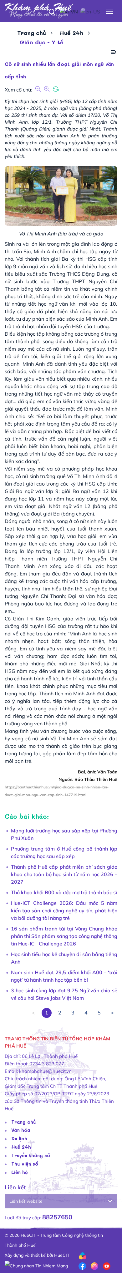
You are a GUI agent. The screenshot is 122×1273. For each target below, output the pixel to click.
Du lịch (19, 1138)
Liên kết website (26, 1201)
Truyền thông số (30, 1155)
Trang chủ (31, 33)
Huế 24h (71, 33)
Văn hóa (20, 1130)
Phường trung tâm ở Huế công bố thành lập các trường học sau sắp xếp (64, 852)
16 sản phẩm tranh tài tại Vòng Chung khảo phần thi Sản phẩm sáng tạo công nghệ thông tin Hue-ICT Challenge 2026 (64, 936)
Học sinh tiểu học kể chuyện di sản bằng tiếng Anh (64, 958)
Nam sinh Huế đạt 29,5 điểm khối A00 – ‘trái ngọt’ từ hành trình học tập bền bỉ (64, 976)
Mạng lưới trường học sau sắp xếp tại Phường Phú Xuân (64, 834)
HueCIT (61, 1255)
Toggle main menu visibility (109, 10)
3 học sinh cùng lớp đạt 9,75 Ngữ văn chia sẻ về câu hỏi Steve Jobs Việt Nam (64, 994)
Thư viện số (24, 1164)
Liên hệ (19, 1172)
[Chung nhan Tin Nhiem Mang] (36, 1265)
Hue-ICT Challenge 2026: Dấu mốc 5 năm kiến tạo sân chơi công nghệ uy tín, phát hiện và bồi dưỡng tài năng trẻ (64, 910)
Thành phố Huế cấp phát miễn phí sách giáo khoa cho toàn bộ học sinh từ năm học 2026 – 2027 (64, 874)
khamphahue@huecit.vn (45, 1071)
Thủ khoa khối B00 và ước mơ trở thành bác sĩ (64, 892)
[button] (113, 52)
